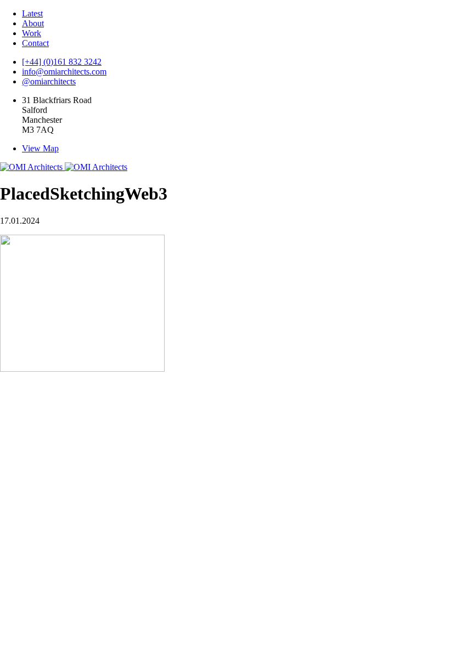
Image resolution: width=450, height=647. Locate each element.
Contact (35, 43)
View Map (40, 148)
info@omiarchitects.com (64, 71)
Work (31, 33)
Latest (32, 13)
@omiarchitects (49, 81)
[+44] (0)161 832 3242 (62, 61)
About (33, 23)
